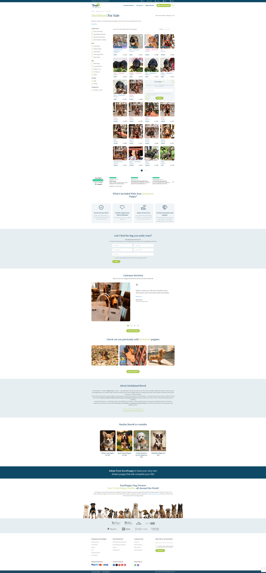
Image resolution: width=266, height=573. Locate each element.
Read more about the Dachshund (133, 410)
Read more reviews (133, 331)
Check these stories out (154, 494)
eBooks (114, 547)
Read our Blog (137, 547)
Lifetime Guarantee (95, 552)
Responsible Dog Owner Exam (119, 542)
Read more (139, 296)
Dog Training (94, 555)
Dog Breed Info (116, 550)
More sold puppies (133, 371)
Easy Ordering (94, 544)
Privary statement (106, 571)
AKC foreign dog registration (119, 544)
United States (144, 301)
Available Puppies (165, 5)
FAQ (92, 550)
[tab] (128, 325)
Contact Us (136, 542)
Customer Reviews (138, 550)
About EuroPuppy (138, 544)
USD (165, 1)
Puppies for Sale (95, 542)
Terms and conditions (96, 571)
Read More (94, 24)
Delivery (93, 547)
